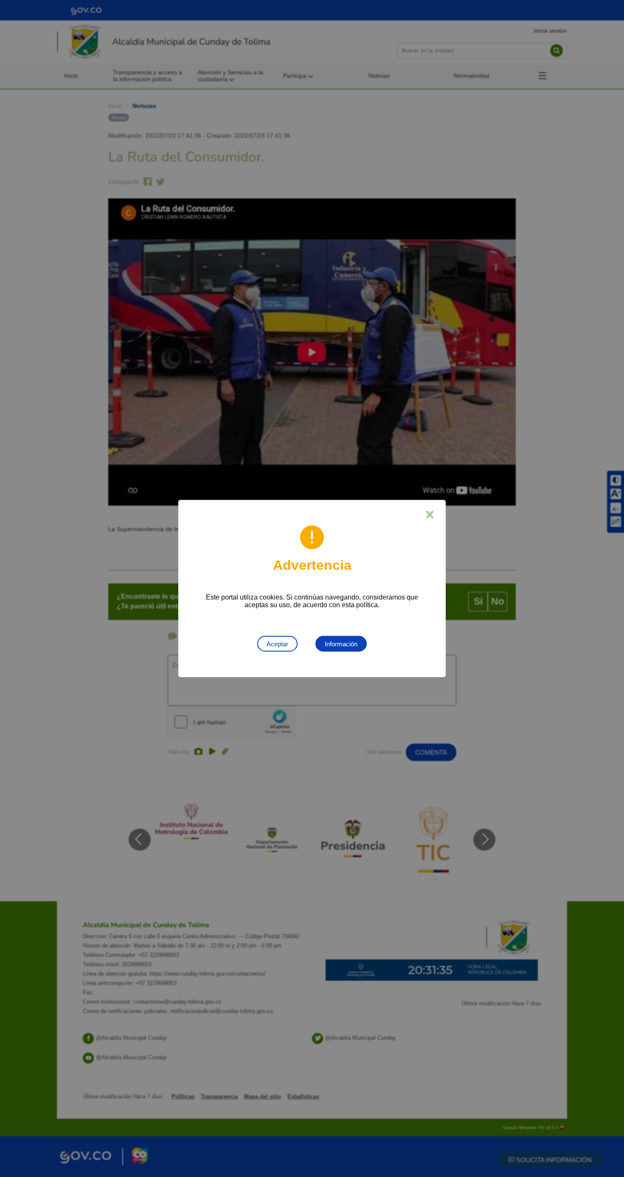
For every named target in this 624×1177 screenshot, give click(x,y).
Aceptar (277, 644)
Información (341, 644)
